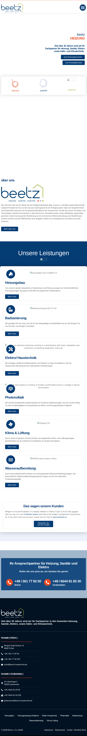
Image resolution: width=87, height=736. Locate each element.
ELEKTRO (72, 90)
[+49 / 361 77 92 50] (9, 582)
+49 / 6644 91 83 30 (67, 581)
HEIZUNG (15, 91)
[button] (83, 7)
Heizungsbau (9, 716)
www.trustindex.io (60, 517)
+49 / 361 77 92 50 (27, 581)
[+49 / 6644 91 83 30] (47, 582)
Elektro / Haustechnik (49, 716)
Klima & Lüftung (52, 721)
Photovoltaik (64, 716)
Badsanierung (77, 716)
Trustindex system (31, 514)
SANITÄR (43, 91)
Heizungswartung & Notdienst (28, 716)
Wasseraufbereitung (36, 721)
